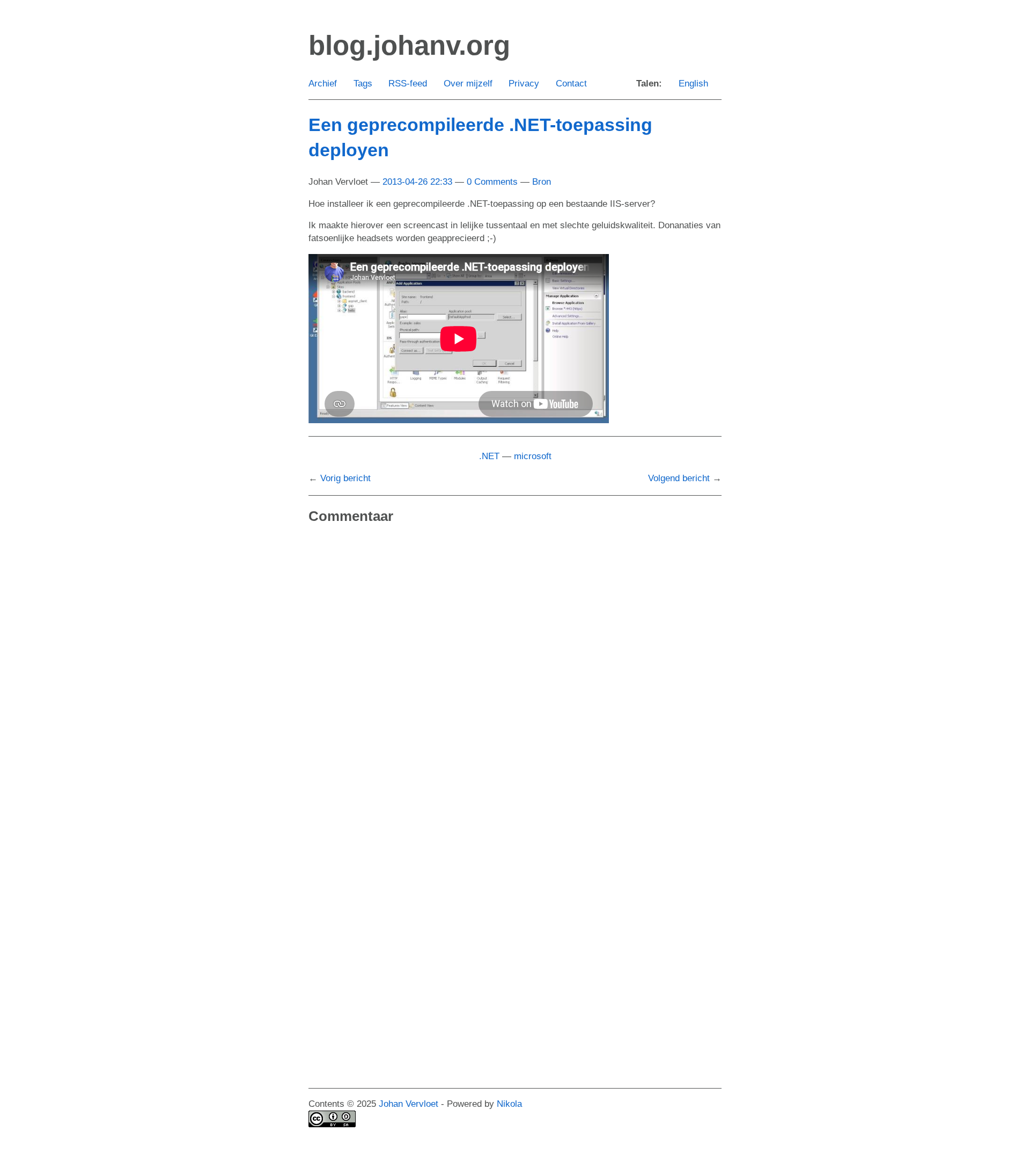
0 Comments (492, 182)
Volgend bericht (679, 478)
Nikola (509, 1104)
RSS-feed (407, 83)
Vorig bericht (345, 478)
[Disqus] (515, 672)
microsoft (532, 456)
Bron (541, 182)
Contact (571, 83)
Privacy (524, 83)
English (693, 83)
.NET (489, 456)
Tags (363, 83)
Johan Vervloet (408, 1104)
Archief (322, 83)
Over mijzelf (468, 83)
